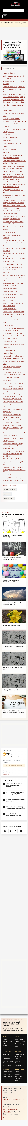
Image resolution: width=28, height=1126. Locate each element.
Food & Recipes (7, 1071)
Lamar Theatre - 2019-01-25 (12, 171)
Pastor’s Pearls (8, 300)
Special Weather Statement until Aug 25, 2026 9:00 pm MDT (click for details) (14, 23)
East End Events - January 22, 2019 (14, 259)
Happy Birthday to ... (9, 73)
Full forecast (6, 774)
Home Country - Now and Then (13, 311)
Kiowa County (8, 498)
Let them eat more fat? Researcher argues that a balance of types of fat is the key (14, 420)
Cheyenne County (20, 1041)
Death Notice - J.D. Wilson (11, 291)
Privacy (17, 1080)
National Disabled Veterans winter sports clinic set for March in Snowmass (14, 124)
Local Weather (19, 1065)
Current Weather (19, 1054)
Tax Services (7, 152)
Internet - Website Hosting (12, 143)
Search (17, 1071)
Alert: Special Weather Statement (13, 765)
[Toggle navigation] (4, 16)
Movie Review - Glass (10, 288)
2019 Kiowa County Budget (12, 459)
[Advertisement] (14, 896)
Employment (7, 140)
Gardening (6, 134)
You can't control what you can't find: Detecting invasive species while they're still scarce (13, 176)
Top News (7, 494)
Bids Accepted (7, 110)
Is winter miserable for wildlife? (13, 383)
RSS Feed (17, 1074)
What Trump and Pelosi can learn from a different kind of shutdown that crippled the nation (14, 184)
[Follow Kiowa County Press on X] (5, 831)
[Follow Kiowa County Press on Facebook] (10, 831)
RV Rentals (6, 347)
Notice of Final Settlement (12, 414)
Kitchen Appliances (9, 149)
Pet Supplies (7, 380)
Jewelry (5, 146)
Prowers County (19, 1044)
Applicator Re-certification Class (13, 344)
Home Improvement (10, 137)
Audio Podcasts (7, 1076)
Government (6, 1054)
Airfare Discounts (9, 350)
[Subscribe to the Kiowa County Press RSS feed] (16, 831)
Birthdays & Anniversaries (11, 119)
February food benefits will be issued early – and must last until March (14, 404)
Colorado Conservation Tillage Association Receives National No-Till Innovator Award (14, 336)
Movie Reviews (7, 1074)
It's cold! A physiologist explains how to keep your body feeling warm (13, 243)
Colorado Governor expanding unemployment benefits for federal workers (13, 446)
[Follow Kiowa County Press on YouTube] (21, 831)
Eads (16, 1046)
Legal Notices (7, 1065)
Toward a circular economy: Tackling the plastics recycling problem (13, 427)
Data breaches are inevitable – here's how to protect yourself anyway (13, 388)
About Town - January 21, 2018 (13, 294)
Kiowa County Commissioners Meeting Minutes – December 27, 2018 (14, 469)
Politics (5, 1045)
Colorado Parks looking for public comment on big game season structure (14, 89)
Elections (5, 1048)
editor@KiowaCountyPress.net (13, 1100)
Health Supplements (10, 341)
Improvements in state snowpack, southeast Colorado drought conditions (14, 453)
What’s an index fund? (10, 320)
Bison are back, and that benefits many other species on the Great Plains (14, 277)
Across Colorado (9, 489)
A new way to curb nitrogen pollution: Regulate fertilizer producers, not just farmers (12, 396)
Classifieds (6, 1079)
